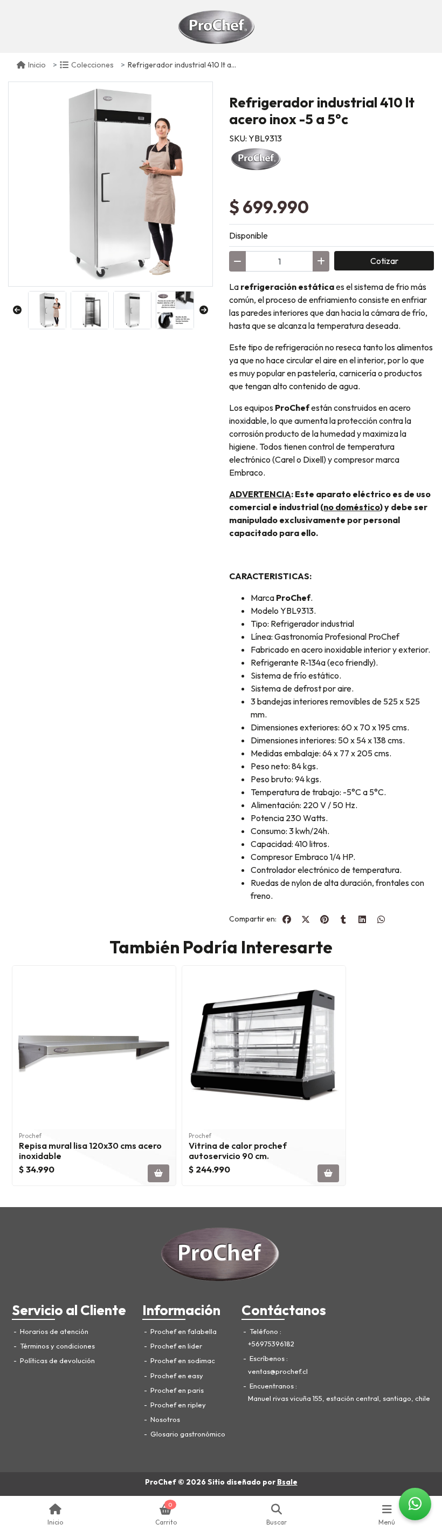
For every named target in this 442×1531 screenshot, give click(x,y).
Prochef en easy (176, 1375)
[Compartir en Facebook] (286, 919)
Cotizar (384, 260)
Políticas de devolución (56, 1360)
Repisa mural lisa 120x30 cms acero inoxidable (90, 1150)
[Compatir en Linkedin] (362, 919)
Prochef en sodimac (182, 1360)
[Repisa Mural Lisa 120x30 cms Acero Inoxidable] (94, 1047)
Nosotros (164, 1419)
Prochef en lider (175, 1346)
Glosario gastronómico (187, 1434)
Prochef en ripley (177, 1404)
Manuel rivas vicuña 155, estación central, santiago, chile (339, 1398)
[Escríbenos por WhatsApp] (415, 1504)
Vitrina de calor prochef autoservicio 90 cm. (238, 1150)
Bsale (287, 1482)
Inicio (37, 65)
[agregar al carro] (158, 1173)
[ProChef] (217, 26)
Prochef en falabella (183, 1331)
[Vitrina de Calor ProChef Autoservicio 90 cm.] (264, 1047)
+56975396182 (271, 1343)
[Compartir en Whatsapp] (381, 919)
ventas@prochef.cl (278, 1371)
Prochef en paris (176, 1390)
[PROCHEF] (256, 157)
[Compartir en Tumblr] (343, 919)
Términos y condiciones (56, 1346)
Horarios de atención (53, 1331)
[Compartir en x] (305, 919)
